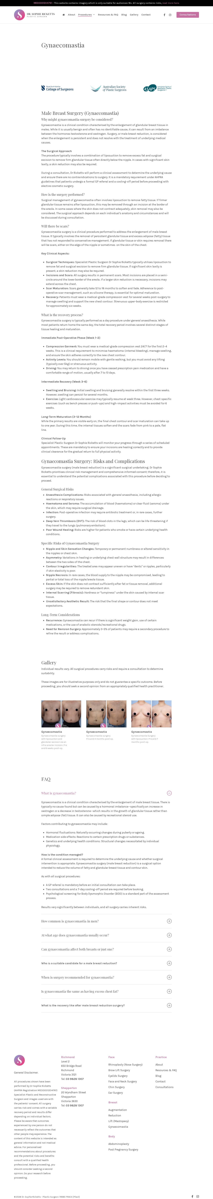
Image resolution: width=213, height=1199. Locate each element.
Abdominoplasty (118, 1144)
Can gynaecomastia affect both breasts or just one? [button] (77, 949)
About (159, 1064)
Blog (158, 1076)
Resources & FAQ (166, 1070)
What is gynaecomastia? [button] (58, 793)
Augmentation (117, 1110)
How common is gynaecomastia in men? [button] (70, 921)
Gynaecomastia (118, 1126)
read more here (170, 3)
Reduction (114, 1115)
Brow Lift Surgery (119, 1070)
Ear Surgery (115, 1092)
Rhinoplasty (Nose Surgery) (125, 1064)
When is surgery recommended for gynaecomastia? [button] (77, 977)
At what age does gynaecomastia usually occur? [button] (75, 935)
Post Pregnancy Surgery (123, 1149)
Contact (160, 1081)
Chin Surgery (116, 1087)
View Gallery (61, 711)
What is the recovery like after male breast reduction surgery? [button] (83, 1005)
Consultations (164, 1087)
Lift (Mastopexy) (118, 1121)
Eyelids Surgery (117, 1076)
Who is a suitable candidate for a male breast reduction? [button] (79, 963)
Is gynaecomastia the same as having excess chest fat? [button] (80, 991)
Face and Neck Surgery (122, 1081)
